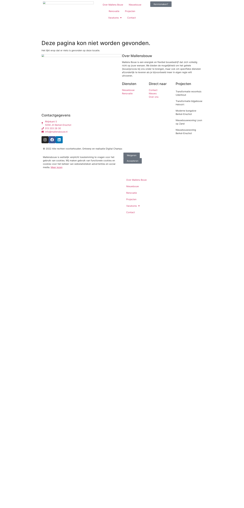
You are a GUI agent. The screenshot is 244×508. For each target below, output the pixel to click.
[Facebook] (52, 139)
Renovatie (114, 11)
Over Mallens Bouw (113, 4)
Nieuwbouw (135, 4)
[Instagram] (45, 139)
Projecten (130, 11)
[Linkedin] (59, 139)
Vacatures (113, 17)
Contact (131, 17)
